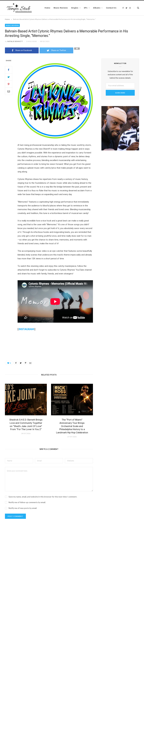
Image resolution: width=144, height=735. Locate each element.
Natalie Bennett (15, 41)
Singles (74, 8)
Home (47, 8)
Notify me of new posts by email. (23, 508)
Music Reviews (61, 8)
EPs (85, 8)
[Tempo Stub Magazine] (21, 8)
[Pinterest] (8, 84)
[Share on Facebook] (8, 69)
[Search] (136, 8)
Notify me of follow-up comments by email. (27, 502)
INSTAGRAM (26, 329)
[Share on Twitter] (8, 77)
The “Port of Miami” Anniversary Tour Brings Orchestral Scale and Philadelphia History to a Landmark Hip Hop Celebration (72, 426)
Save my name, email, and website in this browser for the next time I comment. (43, 496)
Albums (96, 8)
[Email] (8, 91)
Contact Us (111, 8)
